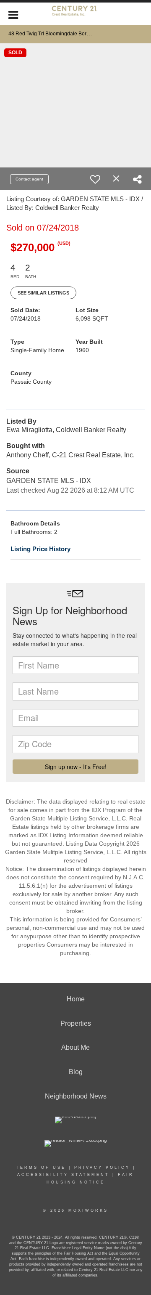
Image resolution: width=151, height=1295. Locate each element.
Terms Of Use (41, 1167)
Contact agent (29, 179)
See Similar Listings (43, 292)
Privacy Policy (102, 1167)
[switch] (95, 179)
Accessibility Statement (63, 1175)
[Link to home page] (75, 14)
